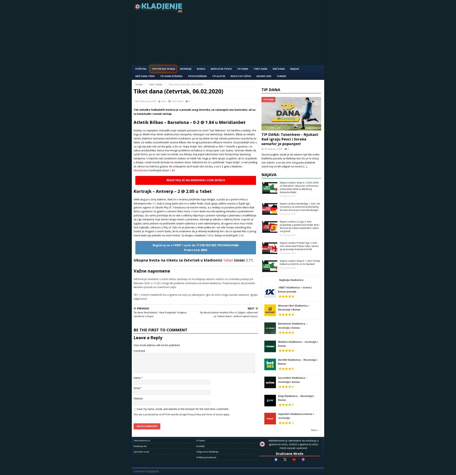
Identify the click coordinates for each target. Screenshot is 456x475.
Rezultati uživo (240, 76)
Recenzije (185, 68)
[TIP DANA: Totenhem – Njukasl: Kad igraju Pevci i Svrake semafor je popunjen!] (291, 114)
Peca (163, 101)
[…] (305, 166)
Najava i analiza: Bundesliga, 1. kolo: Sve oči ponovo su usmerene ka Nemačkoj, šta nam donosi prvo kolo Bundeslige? (300, 207)
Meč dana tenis (145, 76)
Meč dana (279, 68)
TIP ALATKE (218, 76)
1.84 (172, 170)
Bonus (201, 68)
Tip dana (270, 89)
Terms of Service (214, 414)
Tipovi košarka (197, 76)
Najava (294, 68)
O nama (200, 440)
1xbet (211, 235)
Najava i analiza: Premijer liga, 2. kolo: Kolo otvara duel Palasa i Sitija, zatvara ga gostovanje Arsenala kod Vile (299, 246)
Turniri (281, 76)
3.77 (249, 260)
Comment (139, 351)
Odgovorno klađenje (207, 451)
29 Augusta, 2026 (273, 148)
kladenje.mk (140, 446)
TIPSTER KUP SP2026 (163, 68)
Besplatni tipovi (221, 68)
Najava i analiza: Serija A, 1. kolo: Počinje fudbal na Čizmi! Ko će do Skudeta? (300, 262)
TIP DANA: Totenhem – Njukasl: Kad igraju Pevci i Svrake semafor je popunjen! (290, 139)
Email (137, 388)
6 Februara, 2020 (147, 101)
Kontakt (200, 446)
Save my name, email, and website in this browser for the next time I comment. (183, 409)
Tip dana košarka (171, 76)
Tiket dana (260, 68)
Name (137, 377)
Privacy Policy (194, 414)
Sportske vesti (141, 451)
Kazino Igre (263, 76)
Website (138, 398)
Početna (140, 68)
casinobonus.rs (142, 440)
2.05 (241, 235)
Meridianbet (142, 170)
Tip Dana (242, 68)
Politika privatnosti (206, 457)
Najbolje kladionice (291, 280)
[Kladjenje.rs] (159, 11)
